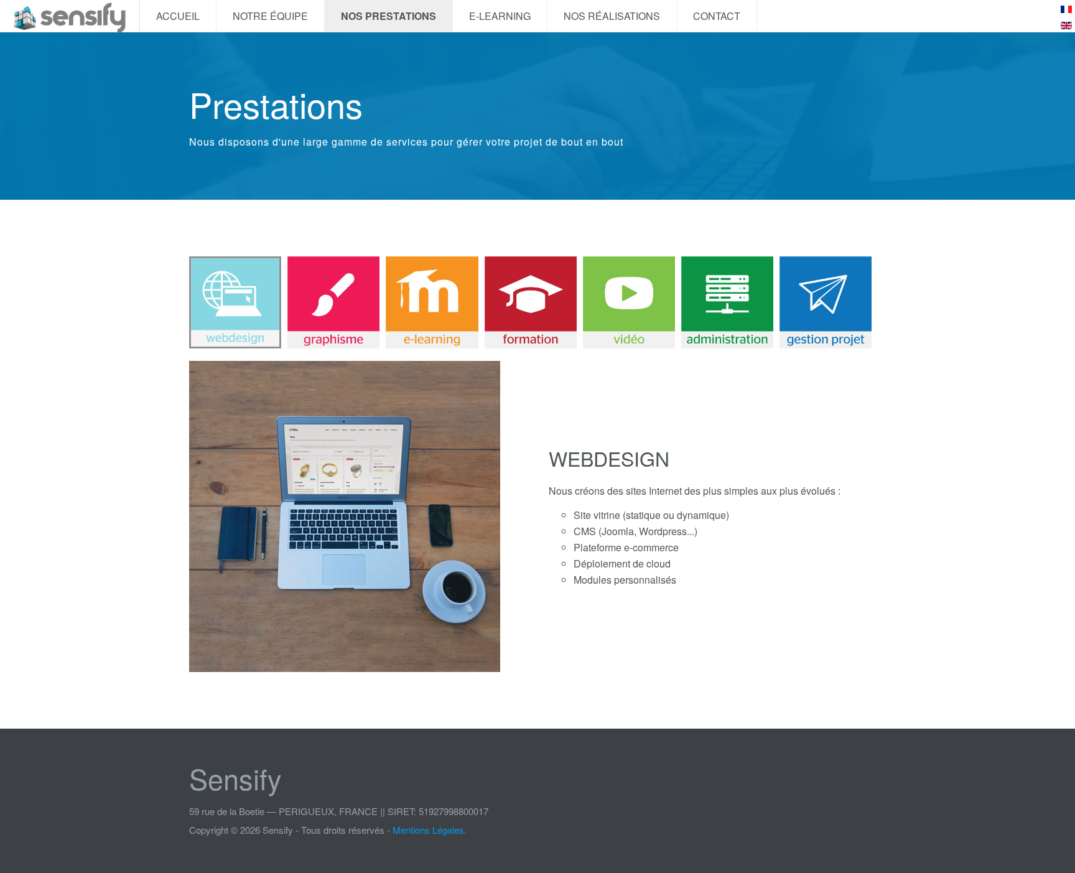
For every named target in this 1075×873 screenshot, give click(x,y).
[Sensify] (69, 16)
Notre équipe (270, 16)
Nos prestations (388, 16)
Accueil (178, 16)
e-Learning (500, 16)
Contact (716, 16)
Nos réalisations (612, 16)
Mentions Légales (428, 829)
